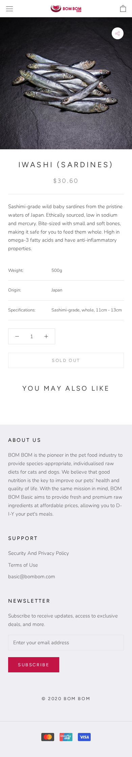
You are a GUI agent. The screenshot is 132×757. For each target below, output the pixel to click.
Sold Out (66, 360)
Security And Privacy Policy (38, 553)
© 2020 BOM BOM (66, 698)
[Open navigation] (9, 8)
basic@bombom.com (31, 576)
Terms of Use (23, 565)
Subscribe (33, 664)
